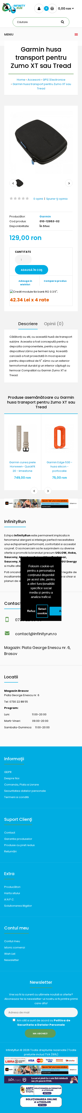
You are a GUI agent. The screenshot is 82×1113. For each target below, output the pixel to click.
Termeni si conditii (16, 797)
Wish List (9, 954)
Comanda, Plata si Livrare (21, 785)
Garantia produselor (18, 839)
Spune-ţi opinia (56, 199)
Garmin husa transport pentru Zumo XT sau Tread (42, 86)
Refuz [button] (31, 611)
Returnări (10, 851)
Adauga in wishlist (25, 282)
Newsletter (11, 960)
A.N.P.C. (9, 899)
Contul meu (12, 941)
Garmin (45, 216)
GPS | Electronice (54, 80)
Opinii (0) (54, 324)
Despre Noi (11, 778)
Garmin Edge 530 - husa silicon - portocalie (59, 466)
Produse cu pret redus (19, 845)
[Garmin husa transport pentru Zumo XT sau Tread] (41, 142)
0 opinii (38, 199)
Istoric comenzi (14, 947)
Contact (9, 833)
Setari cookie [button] (42, 611)
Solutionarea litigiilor (18, 906)
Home (21, 80)
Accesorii (34, 80)
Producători (12, 887)
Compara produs (55, 281)
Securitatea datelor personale (25, 791)
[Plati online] (41, 1063)
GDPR (8, 772)
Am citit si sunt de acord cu (43, 1022)
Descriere (28, 324)
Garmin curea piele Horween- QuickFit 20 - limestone (22, 466)
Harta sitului (12, 893)
